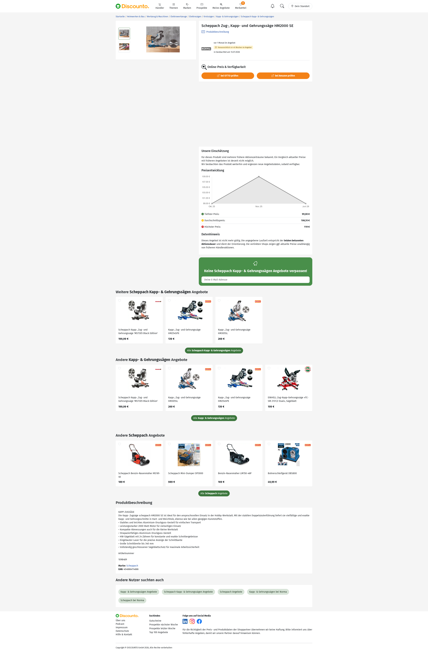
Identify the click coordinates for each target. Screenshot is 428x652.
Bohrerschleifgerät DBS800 (282, 473)
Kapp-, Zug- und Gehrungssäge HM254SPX (184, 331)
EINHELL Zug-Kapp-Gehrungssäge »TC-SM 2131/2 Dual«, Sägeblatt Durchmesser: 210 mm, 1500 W (288, 399)
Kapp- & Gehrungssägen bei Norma (268, 591)
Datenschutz (122, 631)
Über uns (120, 620)
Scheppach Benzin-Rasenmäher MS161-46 (139, 475)
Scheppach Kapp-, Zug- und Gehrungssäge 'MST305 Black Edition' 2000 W (138, 332)
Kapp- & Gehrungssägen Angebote (139, 591)
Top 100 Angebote (158, 632)
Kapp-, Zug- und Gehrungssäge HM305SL (234, 331)
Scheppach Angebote (231, 591)
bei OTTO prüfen (229, 75)
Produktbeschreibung (217, 31)
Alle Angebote (214, 350)
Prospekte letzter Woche (162, 628)
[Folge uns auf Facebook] (199, 621)
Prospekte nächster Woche (163, 624)
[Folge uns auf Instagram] (192, 621)
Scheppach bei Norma (132, 600)
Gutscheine (155, 620)
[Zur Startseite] (134, 6)
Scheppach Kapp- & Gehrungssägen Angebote (188, 591)
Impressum (122, 627)
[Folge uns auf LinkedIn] (185, 621)
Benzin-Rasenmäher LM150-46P (234, 473)
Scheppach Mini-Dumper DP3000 (185, 473)
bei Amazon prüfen (285, 75)
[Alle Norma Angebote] (206, 49)
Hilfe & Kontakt (124, 634)
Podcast (120, 624)
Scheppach (132, 565)
